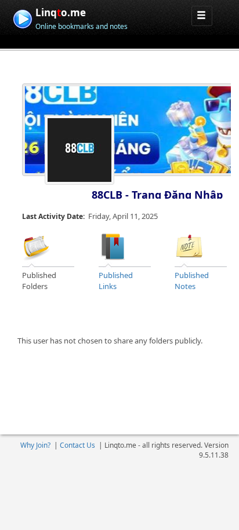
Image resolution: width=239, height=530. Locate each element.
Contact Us (77, 445)
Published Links (116, 280)
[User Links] (113, 245)
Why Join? (35, 445)
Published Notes (192, 280)
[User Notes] (189, 245)
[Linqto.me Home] (22, 17)
